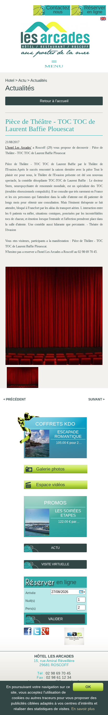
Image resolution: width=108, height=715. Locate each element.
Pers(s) (30, 609)
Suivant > (96, 399)
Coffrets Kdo (55, 424)
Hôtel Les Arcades (54, 656)
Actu (22, 80)
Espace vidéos (48, 484)
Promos (55, 502)
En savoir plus (83, 709)
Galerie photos (48, 469)
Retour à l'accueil (54, 101)
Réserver (94, 9)
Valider (55, 619)
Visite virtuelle (55, 564)
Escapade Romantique (68, 434)
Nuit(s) (30, 601)
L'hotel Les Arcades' (18, 147)
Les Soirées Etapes (68, 513)
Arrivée (30, 593)
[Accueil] (55, 56)
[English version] (103, 19)
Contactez (58, 9)
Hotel (9, 80)
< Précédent (14, 399)
